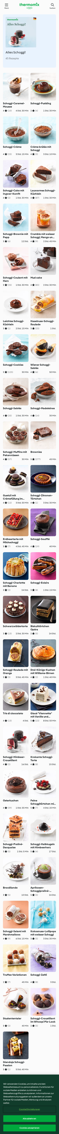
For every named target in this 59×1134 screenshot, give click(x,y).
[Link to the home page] (29, 6)
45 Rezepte (12, 58)
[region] (29, 1104)
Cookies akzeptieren (29, 1128)
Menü (6, 8)
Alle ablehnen (29, 1118)
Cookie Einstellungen (29, 1109)
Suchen (52, 8)
